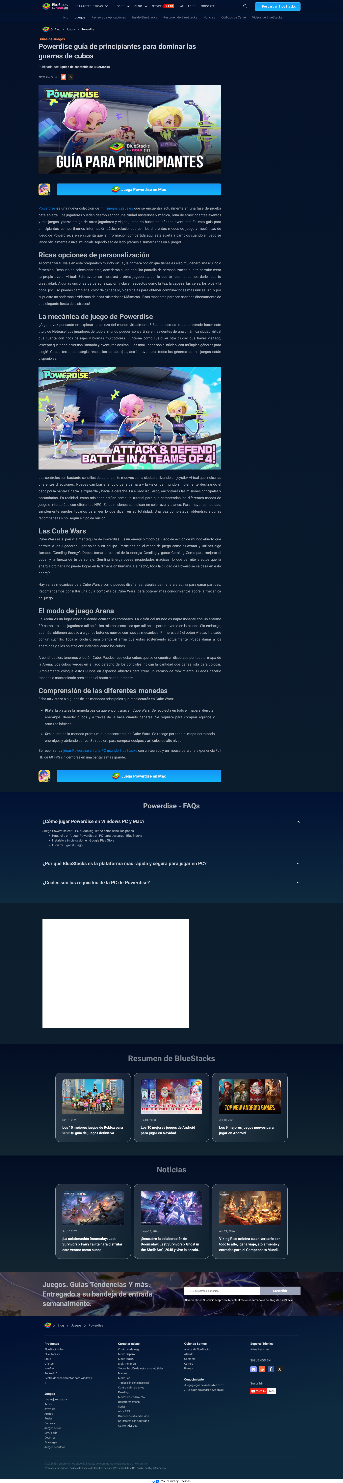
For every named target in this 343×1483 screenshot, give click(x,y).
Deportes (49, 1437)
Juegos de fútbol (54, 1447)
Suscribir (280, 1291)
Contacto (189, 1358)
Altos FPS (124, 1411)
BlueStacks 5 (52, 1354)
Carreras (49, 1423)
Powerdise (87, 29)
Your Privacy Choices (176, 1481)
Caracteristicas (89, 6)
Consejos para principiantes (262, 450)
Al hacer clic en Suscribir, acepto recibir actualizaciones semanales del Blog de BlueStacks (238, 1300)
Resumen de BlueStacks (180, 17)
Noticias (209, 17)
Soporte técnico (262, 1344)
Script (121, 1406)
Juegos (118, 6)
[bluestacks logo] (55, 6)
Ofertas (49, 1363)
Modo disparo (126, 1354)
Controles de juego (129, 1349)
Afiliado (188, 1354)
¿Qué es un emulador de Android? (204, 1389)
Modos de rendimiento (131, 1397)
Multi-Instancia (127, 1363)
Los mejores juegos (55, 1399)
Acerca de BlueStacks (197, 1349)
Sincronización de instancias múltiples (140, 1368)
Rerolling (123, 1392)
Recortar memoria (129, 1401)
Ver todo (276, 404)
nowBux (49, 1368)
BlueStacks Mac (54, 1349)
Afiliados (188, 6)
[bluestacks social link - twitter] (280, 1369)
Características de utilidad (133, 1420)
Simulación (51, 1432)
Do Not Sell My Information (151, 1468)
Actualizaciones (259, 1349)
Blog (138, 6)
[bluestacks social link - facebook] (271, 1369)
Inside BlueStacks (144, 17)
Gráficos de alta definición (133, 1416)
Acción (48, 1404)
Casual (291, 450)
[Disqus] (116, 973)
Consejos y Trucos (256, 432)
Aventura (49, 1409)
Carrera (188, 1363)
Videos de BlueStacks (267, 17)
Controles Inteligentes (131, 1387)
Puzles (48, 1418)
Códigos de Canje (233, 17)
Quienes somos (195, 1344)
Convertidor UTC (128, 1425)
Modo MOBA (125, 1358)
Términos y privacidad (56, 1468)
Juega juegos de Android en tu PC (204, 1385)
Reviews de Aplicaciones (109, 17)
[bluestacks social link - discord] (253, 1369)
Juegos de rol (52, 1428)
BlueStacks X (253, 459)
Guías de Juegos (253, 88)
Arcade (48, 1413)
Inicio (64, 17)
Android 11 (51, 1373)
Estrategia (50, 1442)
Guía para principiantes (259, 441)
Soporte (208, 6)
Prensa (188, 1368)
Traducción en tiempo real (133, 1382)
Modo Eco (124, 1378)
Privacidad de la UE (124, 1468)
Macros (122, 1373)
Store (162, 6)
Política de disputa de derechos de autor (91, 1468)
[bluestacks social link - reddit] (262, 1369)
